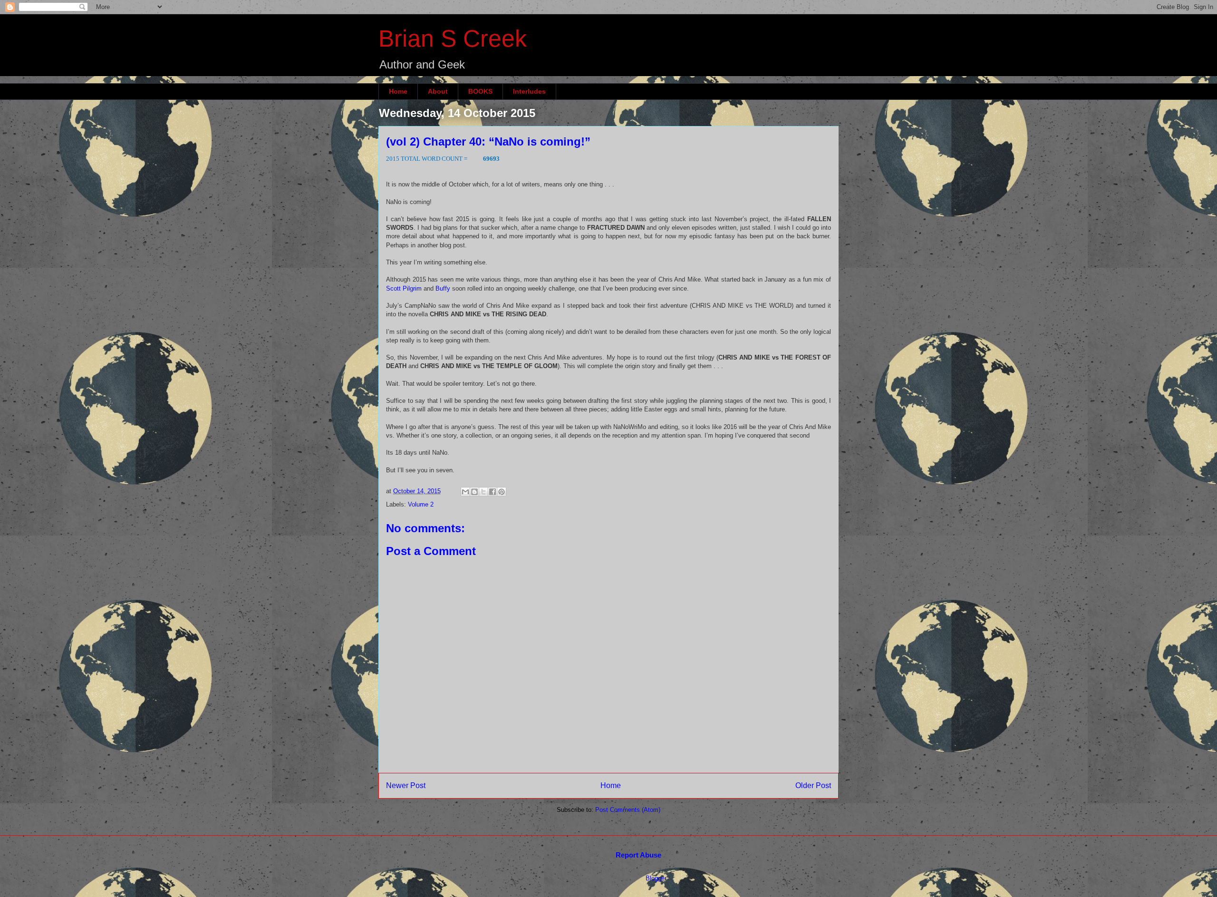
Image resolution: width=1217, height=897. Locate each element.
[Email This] (465, 492)
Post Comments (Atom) (627, 809)
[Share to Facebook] (492, 492)
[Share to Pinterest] (501, 492)
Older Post (813, 785)
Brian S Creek (452, 38)
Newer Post (405, 785)
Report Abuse (638, 855)
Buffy (442, 288)
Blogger (656, 878)
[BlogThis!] (474, 492)
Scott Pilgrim (404, 288)
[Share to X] (483, 492)
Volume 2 (421, 504)
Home (398, 91)
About (438, 91)
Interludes (529, 91)
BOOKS (480, 91)
